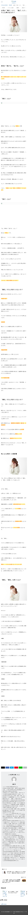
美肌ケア (23, 7)
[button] (25, 768)
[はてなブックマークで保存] (12, 768)
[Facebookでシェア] (7, 768)
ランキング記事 (10, 7)
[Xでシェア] (3, 768)
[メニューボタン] (2, 2)
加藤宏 (17, 7)
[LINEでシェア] (21, 768)
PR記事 (3, 7)
